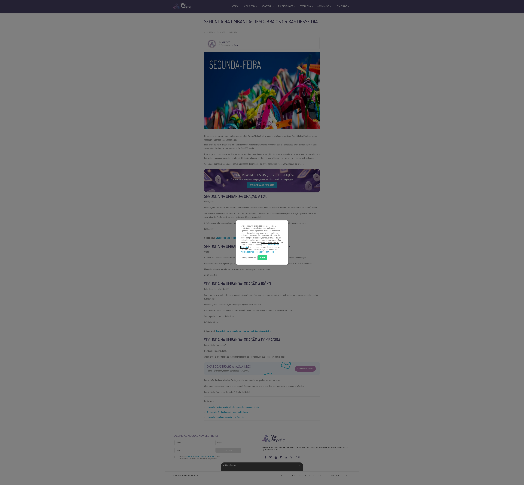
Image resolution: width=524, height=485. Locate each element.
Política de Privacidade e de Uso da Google (257, 252)
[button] (249, 257)
